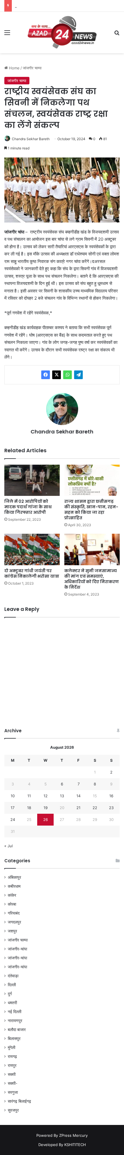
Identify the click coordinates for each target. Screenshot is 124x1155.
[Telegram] (78, 374)
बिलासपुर (14, 1038)
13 (62, 796)
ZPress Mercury (73, 1135)
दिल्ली (12, 984)
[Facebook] (45, 374)
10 (13, 796)
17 (12, 807)
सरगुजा (13, 1092)
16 (111, 796)
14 (78, 796)
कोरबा (12, 904)
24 (12, 819)
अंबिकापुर (14, 877)
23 (111, 807)
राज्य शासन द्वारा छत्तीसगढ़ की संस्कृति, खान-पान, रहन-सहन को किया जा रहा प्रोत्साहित (91, 509)
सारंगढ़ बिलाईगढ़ (19, 1101)
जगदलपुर (14, 922)
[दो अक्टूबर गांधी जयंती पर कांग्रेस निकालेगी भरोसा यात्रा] (32, 549)
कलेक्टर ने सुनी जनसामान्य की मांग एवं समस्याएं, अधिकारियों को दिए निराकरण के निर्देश (91, 579)
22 (95, 807)
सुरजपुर (13, 1110)
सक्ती (12, 1074)
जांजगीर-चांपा (17, 949)
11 (29, 796)
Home (14, 68)
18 (29, 807)
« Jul (8, 845)
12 (46, 796)
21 (78, 807)
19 (46, 807)
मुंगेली (11, 1047)
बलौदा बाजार (17, 1029)
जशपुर (12, 931)
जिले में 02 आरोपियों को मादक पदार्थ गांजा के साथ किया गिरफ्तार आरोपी (28, 506)
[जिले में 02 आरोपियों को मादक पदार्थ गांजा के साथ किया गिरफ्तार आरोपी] (32, 480)
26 (45, 819)
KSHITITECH (75, 1144)
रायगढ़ (12, 1056)
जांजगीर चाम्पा (32, 68)
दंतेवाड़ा (13, 976)
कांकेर (12, 895)
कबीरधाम (14, 886)
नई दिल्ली (14, 1011)
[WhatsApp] (67, 374)
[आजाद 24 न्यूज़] (62, 32)
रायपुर (12, 1065)
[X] (56, 374)
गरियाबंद (14, 913)
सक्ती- (12, 1083)
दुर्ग (10, 993)
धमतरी (12, 1002)
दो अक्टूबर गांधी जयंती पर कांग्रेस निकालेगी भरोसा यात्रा (31, 573)
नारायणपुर (15, 1020)
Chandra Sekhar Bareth (31, 139)
